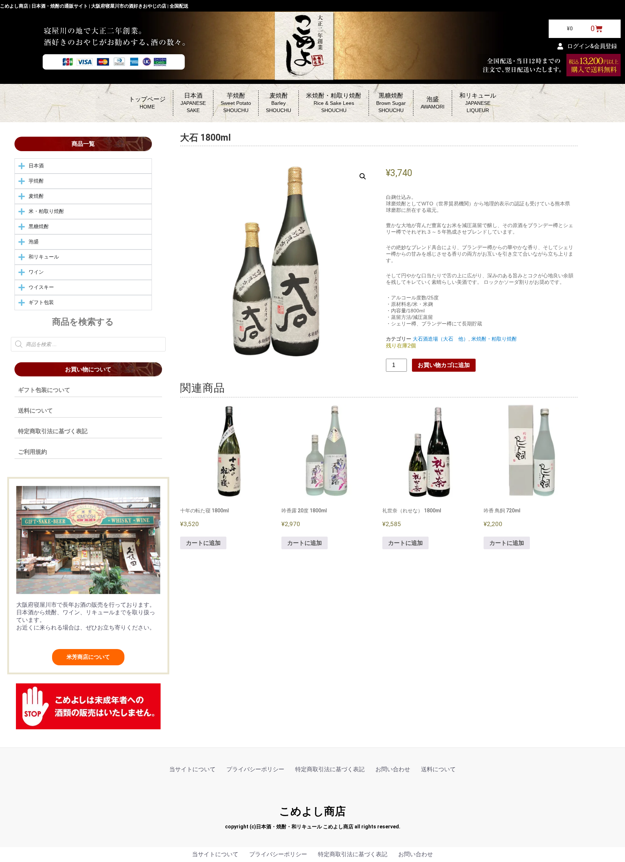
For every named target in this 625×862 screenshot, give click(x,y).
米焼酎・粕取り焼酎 (494, 339)
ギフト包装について (44, 390)
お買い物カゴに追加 (444, 365)
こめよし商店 (312, 811)
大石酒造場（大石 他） (440, 339)
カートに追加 (203, 542)
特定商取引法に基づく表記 (53, 431)
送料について (35, 410)
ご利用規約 (32, 451)
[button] (362, 176)
